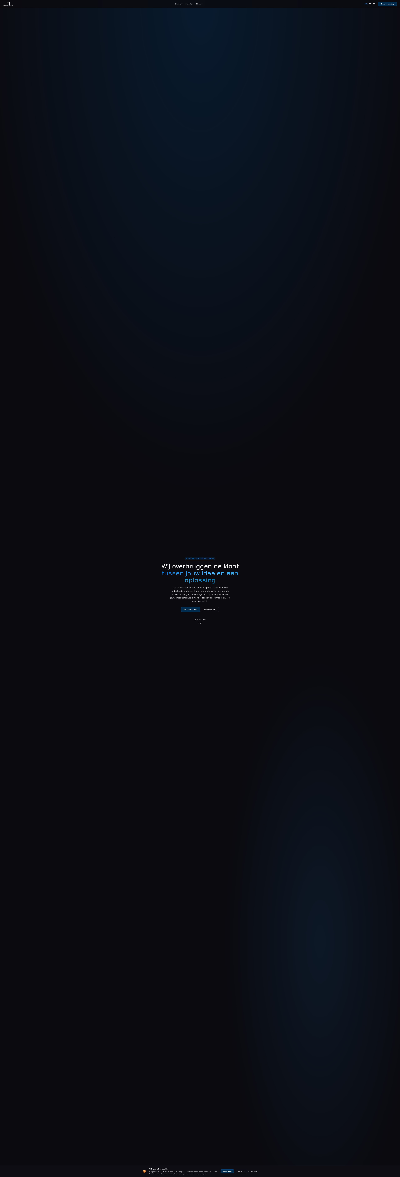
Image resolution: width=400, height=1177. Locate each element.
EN (374, 4)
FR (370, 4)
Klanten (199, 4)
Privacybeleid (252, 1171)
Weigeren (241, 1171)
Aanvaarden (227, 1171)
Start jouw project (191, 609)
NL (366, 4)
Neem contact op (387, 4)
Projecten (189, 4)
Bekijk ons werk (210, 609)
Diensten (178, 4)
